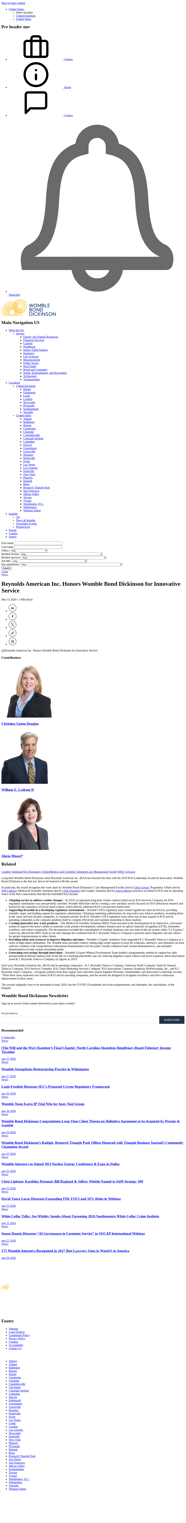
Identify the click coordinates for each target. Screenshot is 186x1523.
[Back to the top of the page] (28, 1519)
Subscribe (9, 1037)
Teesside (28, 412)
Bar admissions (10, 564)
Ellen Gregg (141, 887)
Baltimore (29, 422)
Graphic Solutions (11, 871)
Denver (27, 445)
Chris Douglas (70, 890)
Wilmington (30, 507)
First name (7, 543)
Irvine (26, 461)
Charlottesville (31, 435)
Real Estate (29, 366)
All (18, 517)
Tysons (27, 500)
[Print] (12, 644)
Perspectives (23, 526)
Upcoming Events (26, 523)
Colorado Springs (33, 438)
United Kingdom (25, 15)
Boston (27, 425)
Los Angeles (30, 467)
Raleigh (27, 481)
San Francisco (31, 490)
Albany (13, 1361)
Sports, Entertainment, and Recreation (45, 372)
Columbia (29, 441)
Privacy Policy (17, 1338)
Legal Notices (17, 1332)
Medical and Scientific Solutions (68, 871)
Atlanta (27, 418)
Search (13, 536)
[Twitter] (12, 627)
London (27, 399)
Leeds (26, 395)
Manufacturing (31, 359)
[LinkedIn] (12, 610)
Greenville (29, 451)
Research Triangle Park (36, 487)
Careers (13, 533)
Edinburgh (29, 392)
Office (5, 550)
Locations (14, 382)
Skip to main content (13, 3)
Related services (10, 557)
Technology (30, 376)
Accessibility (16, 1345)
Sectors (20, 333)
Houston (28, 454)
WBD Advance (126, 871)
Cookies (13, 1341)
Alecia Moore (123, 890)
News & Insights (25, 520)
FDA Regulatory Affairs (36, 871)
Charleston (29, 428)
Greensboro (30, 448)
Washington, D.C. (33, 503)
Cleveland (14, 1387)
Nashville (28, 471)
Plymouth (28, 405)
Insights (13, 513)
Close (4, 571)
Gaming (28, 343)
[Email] (12, 635)
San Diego (15, 1459)
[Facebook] (12, 619)
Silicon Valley (31, 494)
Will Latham (8, 890)
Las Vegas (29, 464)
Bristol (27, 389)
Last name (7, 546)
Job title (5, 560)
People (13, 530)
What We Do (16, 330)
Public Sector (31, 363)
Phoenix (28, 477)
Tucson (27, 497)
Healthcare (29, 346)
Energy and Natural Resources (40, 336)
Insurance (28, 353)
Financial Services (33, 340)
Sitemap (13, 1328)
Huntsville (29, 458)
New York (29, 474)
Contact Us (15, 1348)
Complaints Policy (19, 1335)
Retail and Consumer (35, 369)
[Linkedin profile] (3, 1354)
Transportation (31, 379)
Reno (26, 484)
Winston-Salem (32, 510)
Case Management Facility (102, 871)
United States (16, 9)
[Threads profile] (6, 1354)
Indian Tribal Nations (35, 349)
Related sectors (10, 554)
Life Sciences (31, 356)
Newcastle (29, 402)
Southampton (31, 408)
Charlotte (28, 431)
